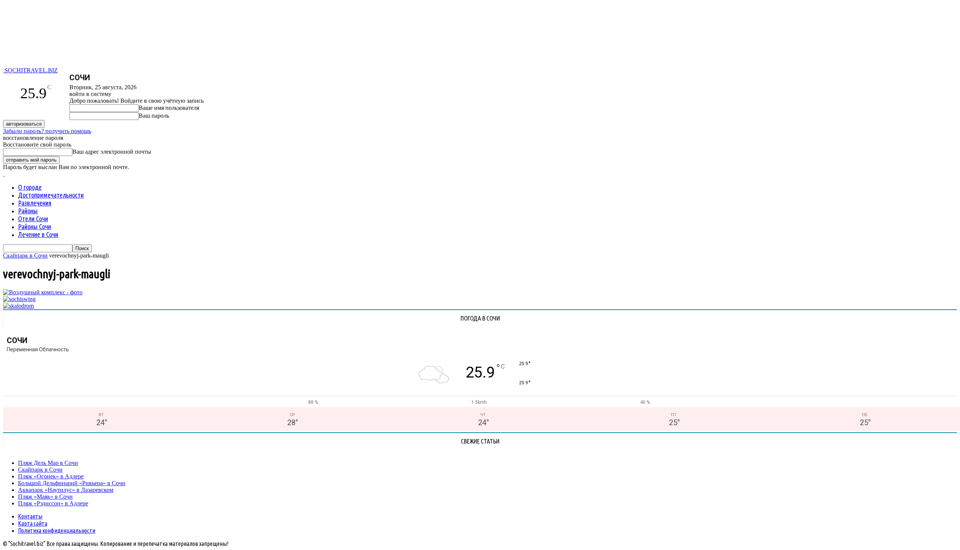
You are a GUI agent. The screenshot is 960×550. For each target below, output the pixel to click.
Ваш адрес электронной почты (111, 151)
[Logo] (3, 174)
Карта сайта (32, 523)
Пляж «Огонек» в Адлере (51, 476)
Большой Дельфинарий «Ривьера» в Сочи (71, 483)
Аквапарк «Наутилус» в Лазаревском (65, 490)
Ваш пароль (154, 115)
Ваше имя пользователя (169, 108)
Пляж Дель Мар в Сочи (48, 463)
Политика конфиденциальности (56, 530)
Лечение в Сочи (38, 234)
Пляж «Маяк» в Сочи (45, 496)
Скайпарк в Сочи (25, 255)
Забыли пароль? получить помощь (47, 131)
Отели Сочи (33, 218)
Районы (28, 210)
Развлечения (34, 203)
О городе (30, 187)
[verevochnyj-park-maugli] (42, 292)
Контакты (30, 516)
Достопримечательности (51, 195)
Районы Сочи (34, 226)
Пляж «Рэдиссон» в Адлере (53, 503)
